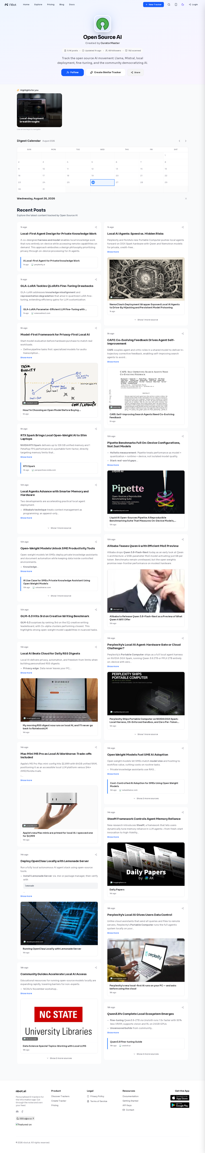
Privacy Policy (97, 1096)
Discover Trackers (60, 1096)
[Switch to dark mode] (182, 4)
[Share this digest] (96, 227)
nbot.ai (21, 1091)
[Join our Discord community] (17, 1111)
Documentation (130, 1096)
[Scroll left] (20, 111)
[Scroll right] (184, 111)
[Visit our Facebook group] (22, 1111)
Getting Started (130, 1101)
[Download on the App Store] (179, 1098)
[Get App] (176, 4)
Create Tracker (58, 1101)
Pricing (54, 1105)
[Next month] (185, 140)
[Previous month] (179, 140)
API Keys (127, 1105)
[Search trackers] (169, 4)
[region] (102, 110)
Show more (113, 252)
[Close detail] (186, 198)
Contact (130, 1110)
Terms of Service (98, 1101)
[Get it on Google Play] (179, 1105)
